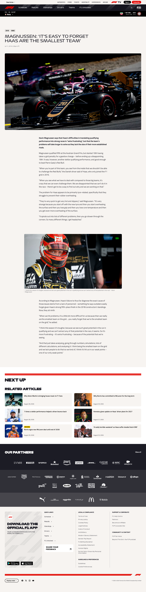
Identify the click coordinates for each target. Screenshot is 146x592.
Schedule (22, 7)
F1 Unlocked (85, 7)
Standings (47, 7)
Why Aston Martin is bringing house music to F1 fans (43, 396)
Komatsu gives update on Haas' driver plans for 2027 (113, 411)
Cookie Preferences (85, 566)
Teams (72, 7)
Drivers (60, 7)
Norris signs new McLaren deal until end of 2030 (42, 429)
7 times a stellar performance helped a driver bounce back (45, 411)
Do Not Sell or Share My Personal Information (89, 552)
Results (35, 7)
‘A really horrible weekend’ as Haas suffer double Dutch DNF (115, 427)
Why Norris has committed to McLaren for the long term (114, 396)
